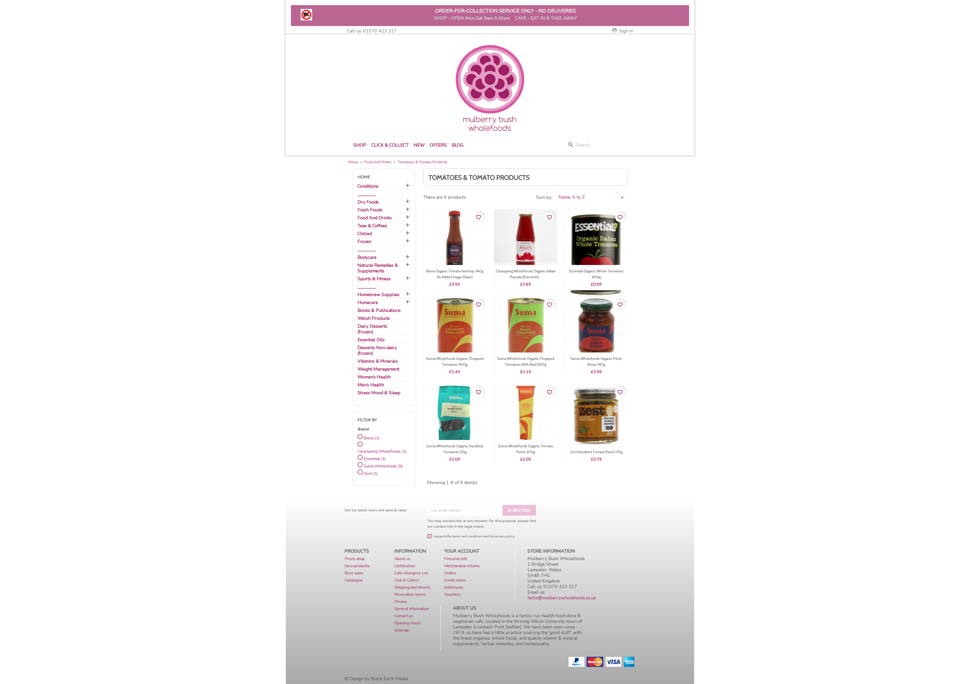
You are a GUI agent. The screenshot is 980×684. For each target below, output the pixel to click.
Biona (371, 438)
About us (402, 558)
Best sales (354, 573)
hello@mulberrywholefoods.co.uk (562, 598)
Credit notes (455, 580)
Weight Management (378, 369)
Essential (375, 458)
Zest (371, 473)
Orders (450, 573)
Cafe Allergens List (411, 573)
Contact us (403, 615)
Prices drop (355, 558)
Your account (462, 551)
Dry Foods (368, 202)
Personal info (455, 558)
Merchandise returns (462, 565)
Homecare (368, 303)
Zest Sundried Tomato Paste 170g (596, 452)
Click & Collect (390, 145)
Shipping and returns (412, 587)
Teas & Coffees (372, 226)
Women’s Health (374, 377)
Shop (359, 145)
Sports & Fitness (374, 279)
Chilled (365, 234)
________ (367, 194)
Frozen (364, 242)
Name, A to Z (591, 197)
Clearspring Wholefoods (382, 451)
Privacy (400, 601)
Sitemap (401, 630)
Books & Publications (379, 310)
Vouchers (452, 594)
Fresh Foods (370, 210)
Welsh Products (374, 318)
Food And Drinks (375, 218)
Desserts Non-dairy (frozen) (377, 350)
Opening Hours (407, 623)
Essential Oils (371, 340)
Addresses (453, 587)
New (419, 145)
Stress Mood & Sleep (379, 393)
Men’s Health (371, 385)
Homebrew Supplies (378, 295)
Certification (404, 565)
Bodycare (367, 257)
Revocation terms (410, 594)
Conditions (368, 186)
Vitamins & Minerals (378, 361)
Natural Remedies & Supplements (378, 268)
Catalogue (354, 580)
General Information (411, 608)
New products (357, 565)
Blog (458, 145)
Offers (438, 145)
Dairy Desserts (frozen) (372, 329)
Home (364, 177)
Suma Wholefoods (383, 466)
